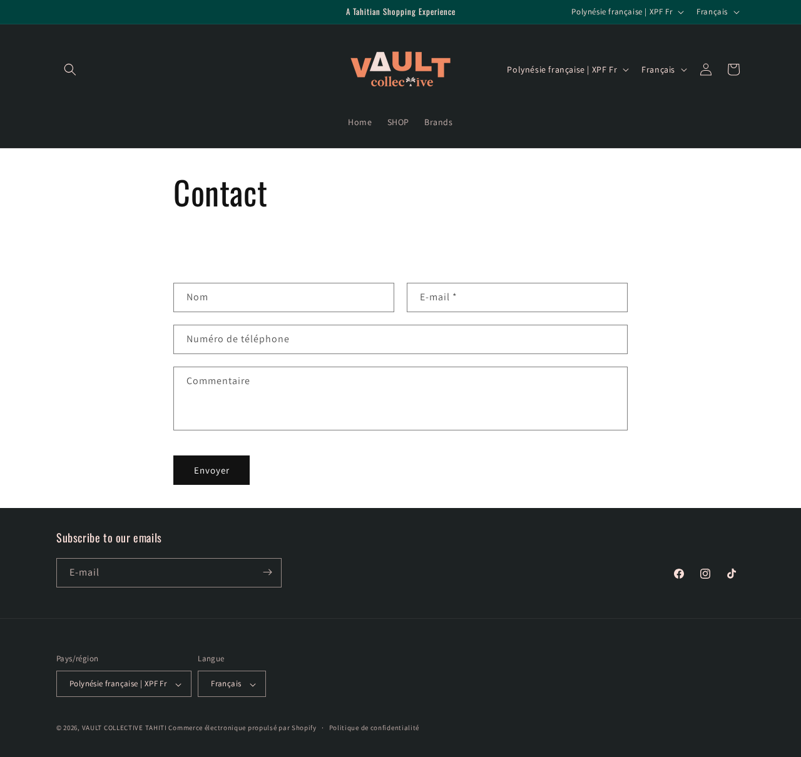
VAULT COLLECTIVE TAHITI (124, 728)
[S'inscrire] (267, 572)
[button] (70, 69)
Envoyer (212, 470)
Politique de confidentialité (374, 727)
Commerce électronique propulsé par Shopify (242, 728)
